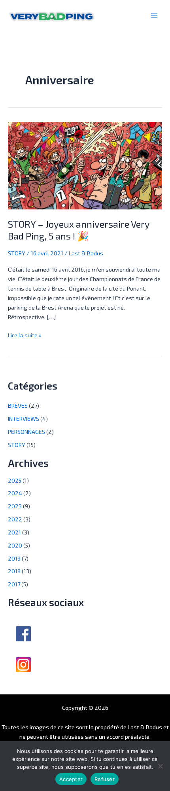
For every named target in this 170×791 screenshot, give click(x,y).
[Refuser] (160, 766)
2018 (14, 570)
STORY (16, 253)
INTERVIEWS (23, 418)
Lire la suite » (25, 334)
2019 (14, 558)
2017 (14, 584)
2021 (14, 532)
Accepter (71, 779)
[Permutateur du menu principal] (154, 16)
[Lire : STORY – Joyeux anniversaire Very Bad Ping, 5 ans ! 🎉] (85, 164)
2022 (15, 519)
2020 (15, 545)
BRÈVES (18, 405)
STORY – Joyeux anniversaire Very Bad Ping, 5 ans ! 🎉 (78, 230)
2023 (15, 506)
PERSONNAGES (26, 431)
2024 (15, 492)
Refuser (104, 779)
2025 (14, 480)
